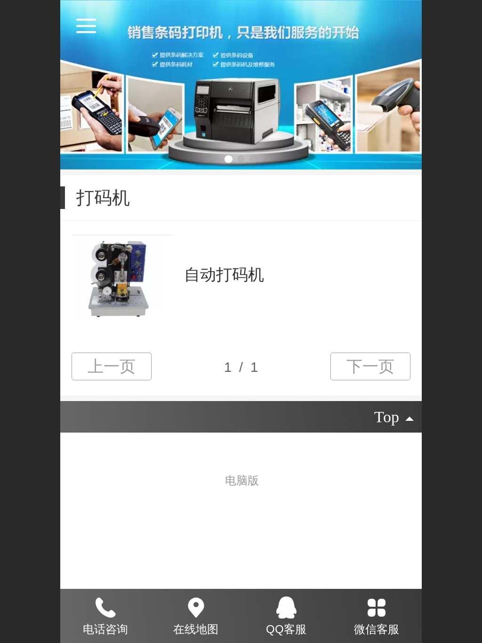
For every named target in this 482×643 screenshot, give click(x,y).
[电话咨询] (105, 606)
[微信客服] (376, 606)
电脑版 (242, 480)
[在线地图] (196, 606)
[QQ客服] (286, 606)
